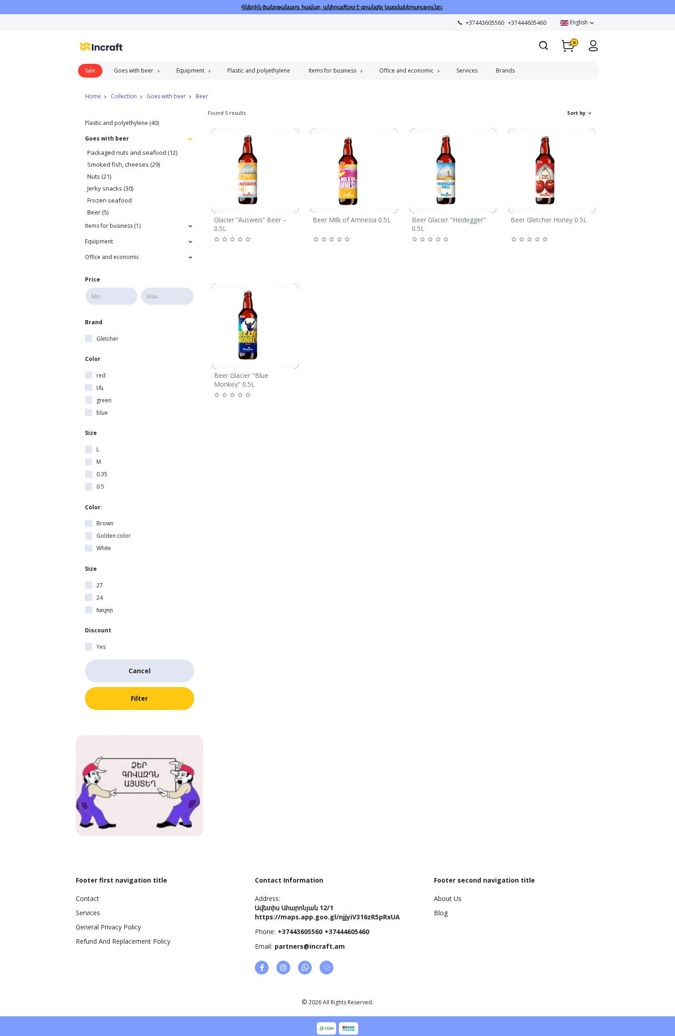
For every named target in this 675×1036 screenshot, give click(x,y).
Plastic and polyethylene (258, 70)
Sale (90, 70)
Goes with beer (133, 70)
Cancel (140, 670)
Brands (505, 70)
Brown (104, 523)
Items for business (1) (113, 226)
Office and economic (406, 70)
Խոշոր (104, 610)
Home (93, 96)
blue (102, 413)
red (101, 375)
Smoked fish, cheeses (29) (123, 164)
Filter (139, 698)
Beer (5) (97, 212)
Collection (124, 96)
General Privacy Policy (108, 927)
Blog (441, 912)
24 (99, 598)
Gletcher (107, 339)
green (104, 400)
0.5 (100, 486)
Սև (99, 388)
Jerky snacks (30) (110, 188)
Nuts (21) (99, 176)
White (103, 548)
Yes (101, 647)
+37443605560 (300, 931)
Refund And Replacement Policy (123, 941)
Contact (87, 898)
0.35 (101, 474)
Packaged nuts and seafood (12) (132, 152)
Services (467, 70)
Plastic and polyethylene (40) (122, 123)
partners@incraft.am (310, 946)
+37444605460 (347, 931)
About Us (447, 898)
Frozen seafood (109, 200)
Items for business (332, 70)
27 (99, 585)
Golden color (113, 536)
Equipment (190, 70)
